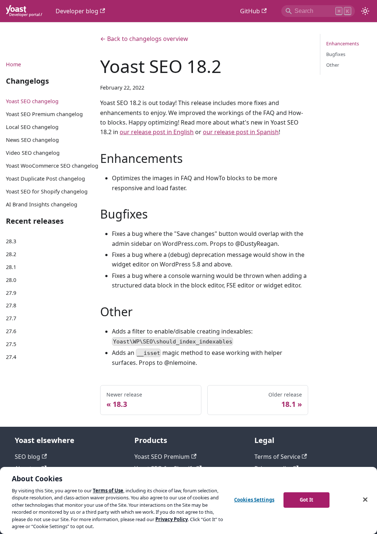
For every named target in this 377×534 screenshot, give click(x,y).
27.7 (11, 318)
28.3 (11, 241)
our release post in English (157, 132)
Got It (307, 499)
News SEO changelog (32, 139)
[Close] (365, 499)
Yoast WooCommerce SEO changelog (52, 165)
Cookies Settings (254, 499)
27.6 (11, 331)
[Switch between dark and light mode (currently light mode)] (365, 11)
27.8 (11, 305)
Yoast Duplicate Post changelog (45, 178)
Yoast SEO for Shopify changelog (47, 191)
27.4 (11, 356)
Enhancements (342, 43)
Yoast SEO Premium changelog (44, 114)
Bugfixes (335, 54)
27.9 (11, 292)
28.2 (11, 254)
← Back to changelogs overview (144, 39)
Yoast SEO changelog (32, 101)
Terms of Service (277, 457)
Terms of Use (108, 490)
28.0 (11, 279)
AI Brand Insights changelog (41, 204)
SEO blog (27, 457)
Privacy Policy (171, 519)
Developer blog (77, 11)
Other (332, 65)
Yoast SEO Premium (162, 457)
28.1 (11, 267)
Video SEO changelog (33, 152)
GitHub (250, 11)
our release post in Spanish (241, 132)
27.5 (11, 344)
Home (13, 64)
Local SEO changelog (32, 126)
